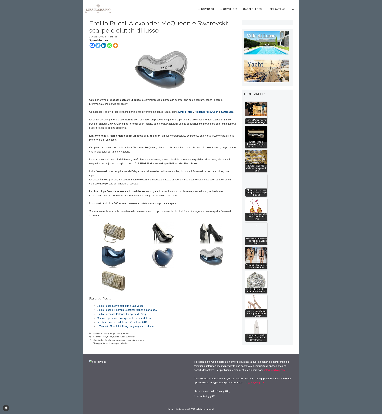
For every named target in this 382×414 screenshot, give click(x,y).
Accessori (97, 333)
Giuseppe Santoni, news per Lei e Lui (110, 343)
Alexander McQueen (206, 111)
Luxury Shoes (228, 9)
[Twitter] (98, 45)
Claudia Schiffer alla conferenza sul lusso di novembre (118, 340)
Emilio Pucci (185, 111)
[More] (115, 45)
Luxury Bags (206, 9)
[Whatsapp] (109, 45)
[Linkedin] (103, 45)
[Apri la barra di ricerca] (293, 9)
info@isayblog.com (274, 370)
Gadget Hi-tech (253, 9)
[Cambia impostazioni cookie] (6, 408)
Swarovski (227, 111)
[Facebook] (92, 45)
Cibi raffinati (277, 9)
